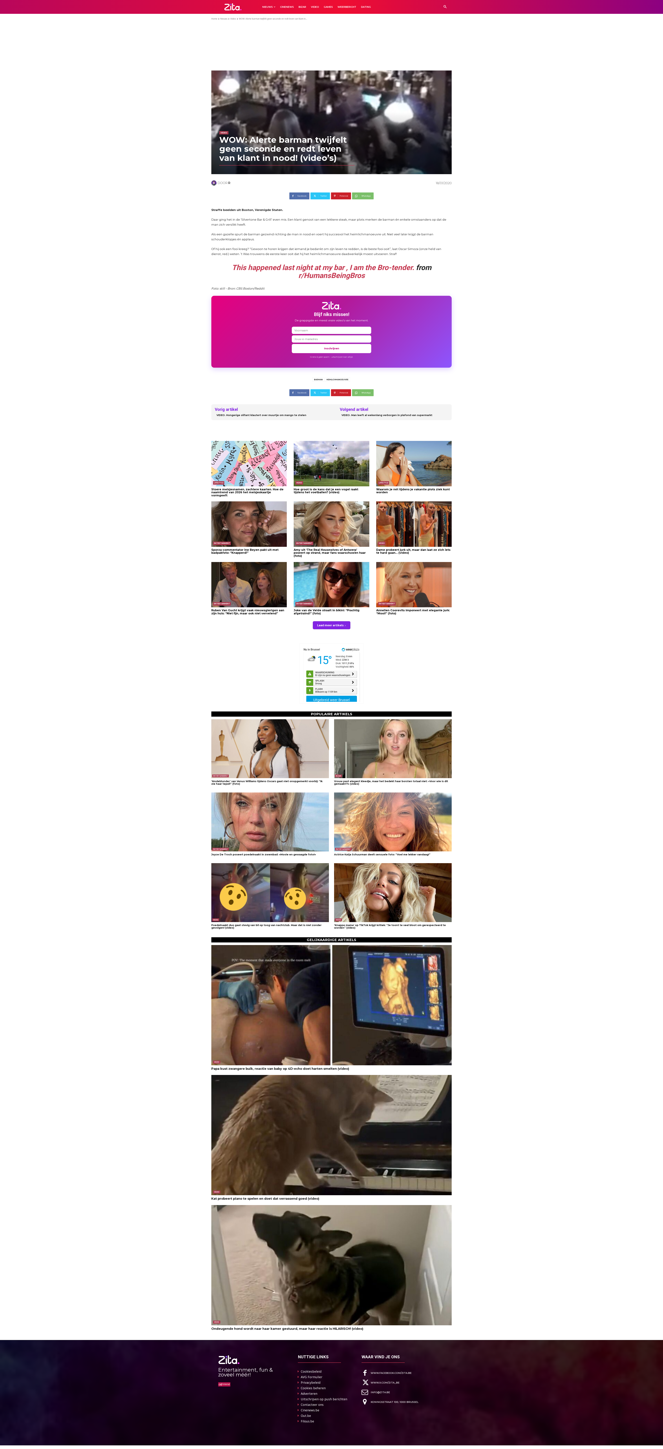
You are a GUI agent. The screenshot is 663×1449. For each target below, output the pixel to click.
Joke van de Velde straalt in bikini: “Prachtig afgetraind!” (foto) (326, 612)
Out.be (306, 1416)
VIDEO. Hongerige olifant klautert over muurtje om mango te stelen (261, 415)
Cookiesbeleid (311, 1371)
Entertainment (222, 543)
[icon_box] (387, 1372)
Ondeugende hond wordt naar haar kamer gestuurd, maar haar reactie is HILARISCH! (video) (287, 1329)
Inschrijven (331, 348)
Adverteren (309, 1393)
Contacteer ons (312, 1405)
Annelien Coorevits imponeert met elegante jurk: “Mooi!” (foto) (413, 612)
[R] (214, 183)
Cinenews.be (310, 1410)
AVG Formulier (311, 1377)
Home (214, 18)
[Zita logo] (233, 6)
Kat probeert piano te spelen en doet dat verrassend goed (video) (265, 1199)
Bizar (338, 776)
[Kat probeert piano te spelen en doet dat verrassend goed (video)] (331, 1135)
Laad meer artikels (330, 625)
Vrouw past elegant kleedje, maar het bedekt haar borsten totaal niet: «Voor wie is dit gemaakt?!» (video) (391, 782)
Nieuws (223, 18)
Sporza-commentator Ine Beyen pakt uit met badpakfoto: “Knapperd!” (244, 551)
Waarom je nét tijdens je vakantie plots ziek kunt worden (413, 491)
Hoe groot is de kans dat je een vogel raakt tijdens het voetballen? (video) (326, 491)
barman (318, 379)
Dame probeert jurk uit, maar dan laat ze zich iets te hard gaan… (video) (413, 551)
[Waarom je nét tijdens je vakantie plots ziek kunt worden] (414, 463)
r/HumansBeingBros (331, 275)
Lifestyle (218, 483)
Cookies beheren (313, 1388)
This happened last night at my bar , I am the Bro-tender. (323, 267)
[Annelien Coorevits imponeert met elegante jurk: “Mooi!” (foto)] (414, 584)
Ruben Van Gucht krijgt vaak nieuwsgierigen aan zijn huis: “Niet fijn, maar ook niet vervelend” (247, 612)
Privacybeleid (310, 1382)
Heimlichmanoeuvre (337, 379)
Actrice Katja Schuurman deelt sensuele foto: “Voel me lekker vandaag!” (382, 854)
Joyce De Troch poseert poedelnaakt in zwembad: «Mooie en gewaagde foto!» (263, 854)
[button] (445, 6)
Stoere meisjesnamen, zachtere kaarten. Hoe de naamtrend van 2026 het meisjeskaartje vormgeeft (247, 492)
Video (233, 18)
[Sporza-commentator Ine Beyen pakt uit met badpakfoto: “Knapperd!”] (249, 524)
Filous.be (307, 1421)
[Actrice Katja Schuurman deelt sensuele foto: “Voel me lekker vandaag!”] (393, 821)
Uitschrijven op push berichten (324, 1399)
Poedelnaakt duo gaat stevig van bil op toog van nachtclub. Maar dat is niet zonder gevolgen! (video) (266, 926)
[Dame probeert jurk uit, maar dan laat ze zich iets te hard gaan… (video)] (414, 524)
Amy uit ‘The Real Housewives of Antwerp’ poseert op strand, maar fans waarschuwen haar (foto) (330, 553)
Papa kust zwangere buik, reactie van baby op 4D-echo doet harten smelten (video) (280, 1069)
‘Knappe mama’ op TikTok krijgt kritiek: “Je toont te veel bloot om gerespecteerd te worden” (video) (390, 926)
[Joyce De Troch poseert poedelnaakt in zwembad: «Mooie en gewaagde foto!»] (270, 821)
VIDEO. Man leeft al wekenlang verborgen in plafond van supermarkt (387, 415)
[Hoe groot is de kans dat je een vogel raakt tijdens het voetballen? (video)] (331, 463)
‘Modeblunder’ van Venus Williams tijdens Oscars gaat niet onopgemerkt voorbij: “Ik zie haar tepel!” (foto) (267, 782)
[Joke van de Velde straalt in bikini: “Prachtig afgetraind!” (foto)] (331, 584)
